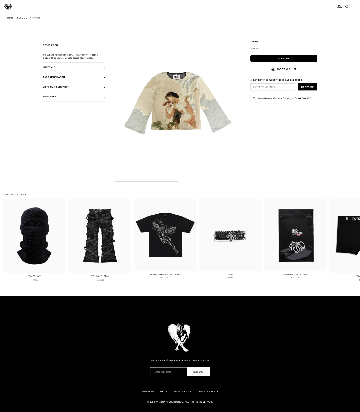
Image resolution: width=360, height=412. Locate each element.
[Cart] (355, 7)
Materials (49, 67)
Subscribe (198, 371)
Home (10, 18)
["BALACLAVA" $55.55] (34, 236)
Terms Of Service (208, 391)
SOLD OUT (22, 18)
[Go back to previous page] (4, 17)
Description (50, 45)
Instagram (147, 391)
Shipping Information (56, 86)
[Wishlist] (339, 7)
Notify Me (307, 87)
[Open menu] (8, 6)
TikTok (164, 391)
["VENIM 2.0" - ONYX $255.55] (99, 236)
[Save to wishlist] (61, 203)
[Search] (347, 7)
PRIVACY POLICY (182, 391)
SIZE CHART (49, 96)
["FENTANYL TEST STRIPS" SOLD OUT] (295, 235)
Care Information (54, 77)
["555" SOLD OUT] (230, 235)
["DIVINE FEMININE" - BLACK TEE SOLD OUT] (165, 235)
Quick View (37, 288)
